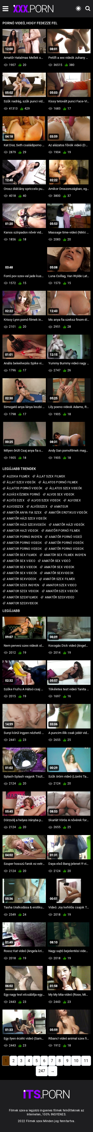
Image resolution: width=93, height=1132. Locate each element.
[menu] (5, 9)
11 (86, 1060)
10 (76, 1060)
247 (41, 1071)
